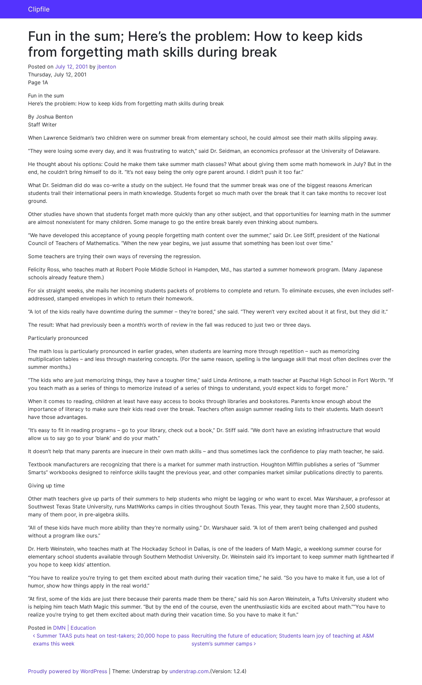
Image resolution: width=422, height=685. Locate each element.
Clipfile (39, 9)
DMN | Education (74, 627)
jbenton (106, 66)
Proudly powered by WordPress (67, 671)
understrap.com (189, 671)
